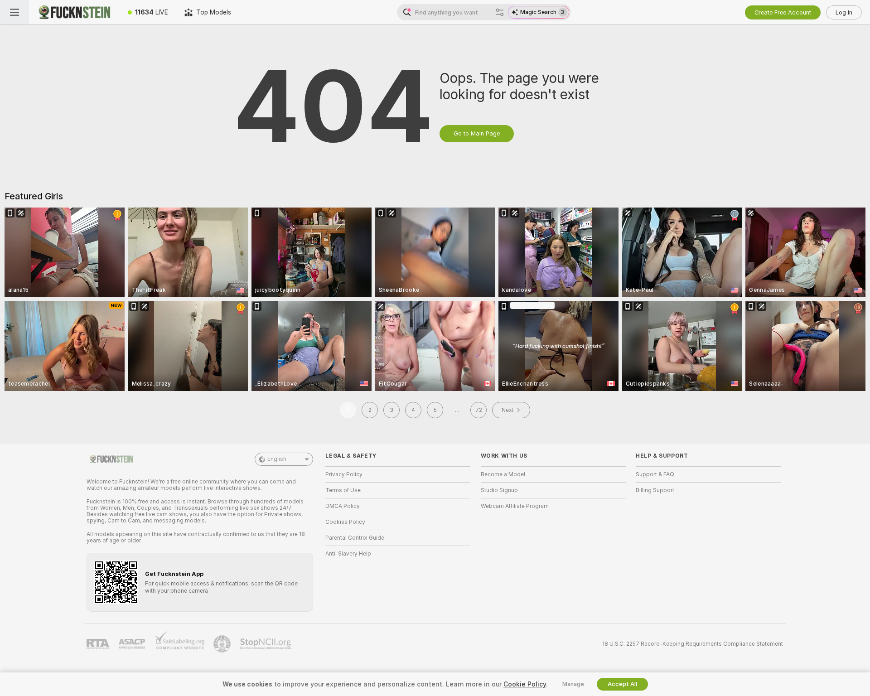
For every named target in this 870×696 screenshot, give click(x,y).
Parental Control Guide (354, 538)
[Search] (499, 12)
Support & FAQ (655, 474)
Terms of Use (343, 490)
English (276, 459)
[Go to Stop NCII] (266, 643)
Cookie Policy (524, 684)
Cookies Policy (345, 522)
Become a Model (503, 474)
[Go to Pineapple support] (222, 643)
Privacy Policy (343, 474)
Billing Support (655, 490)
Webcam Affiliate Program (515, 506)
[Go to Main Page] (74, 12)
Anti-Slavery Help (348, 554)
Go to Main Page (477, 133)
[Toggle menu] (14, 12)
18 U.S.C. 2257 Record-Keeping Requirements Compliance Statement (692, 644)
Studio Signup (499, 490)
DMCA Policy (342, 506)
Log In (844, 12)
